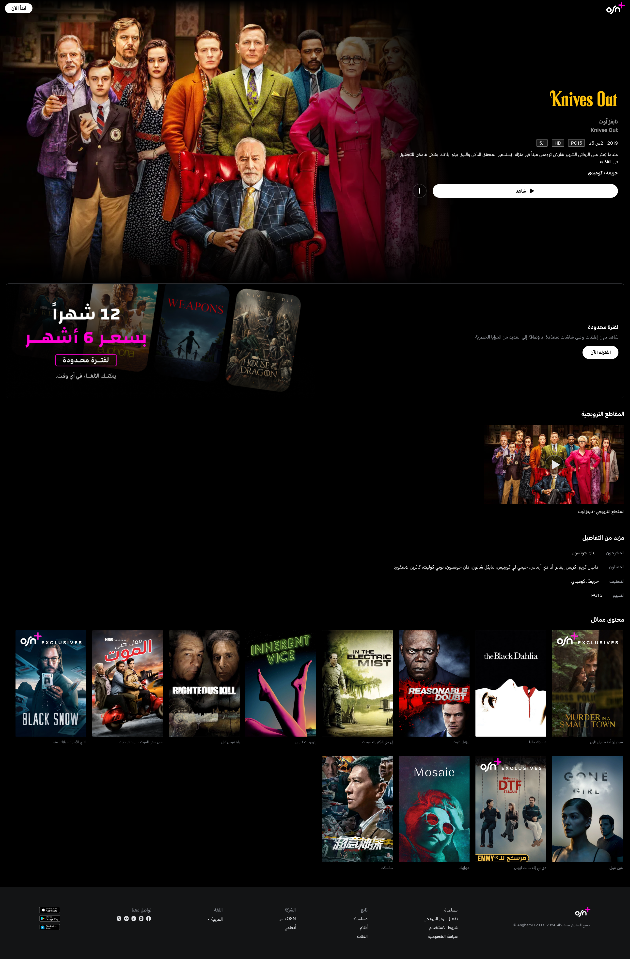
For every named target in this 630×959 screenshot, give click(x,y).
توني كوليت (433, 566)
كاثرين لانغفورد (407, 566)
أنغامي (290, 927)
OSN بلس (287, 918)
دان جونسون (457, 566)
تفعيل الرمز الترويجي (441, 918)
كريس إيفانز (566, 566)
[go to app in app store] (49, 910)
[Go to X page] (119, 919)
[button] (18, 8)
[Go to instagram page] (141, 919)
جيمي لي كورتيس (512, 566)
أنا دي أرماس (541, 566)
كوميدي (595, 172)
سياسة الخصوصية (443, 936)
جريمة (612, 172)
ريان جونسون (584, 552)
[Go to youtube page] (126, 919)
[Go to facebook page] (148, 919)
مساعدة (451, 910)
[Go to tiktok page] (134, 919)
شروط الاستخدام (443, 927)
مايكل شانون (483, 566)
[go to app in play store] (49, 918)
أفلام (364, 927)
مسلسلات (359, 918)
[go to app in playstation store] (49, 927)
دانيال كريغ (588, 566)
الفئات (362, 936)
